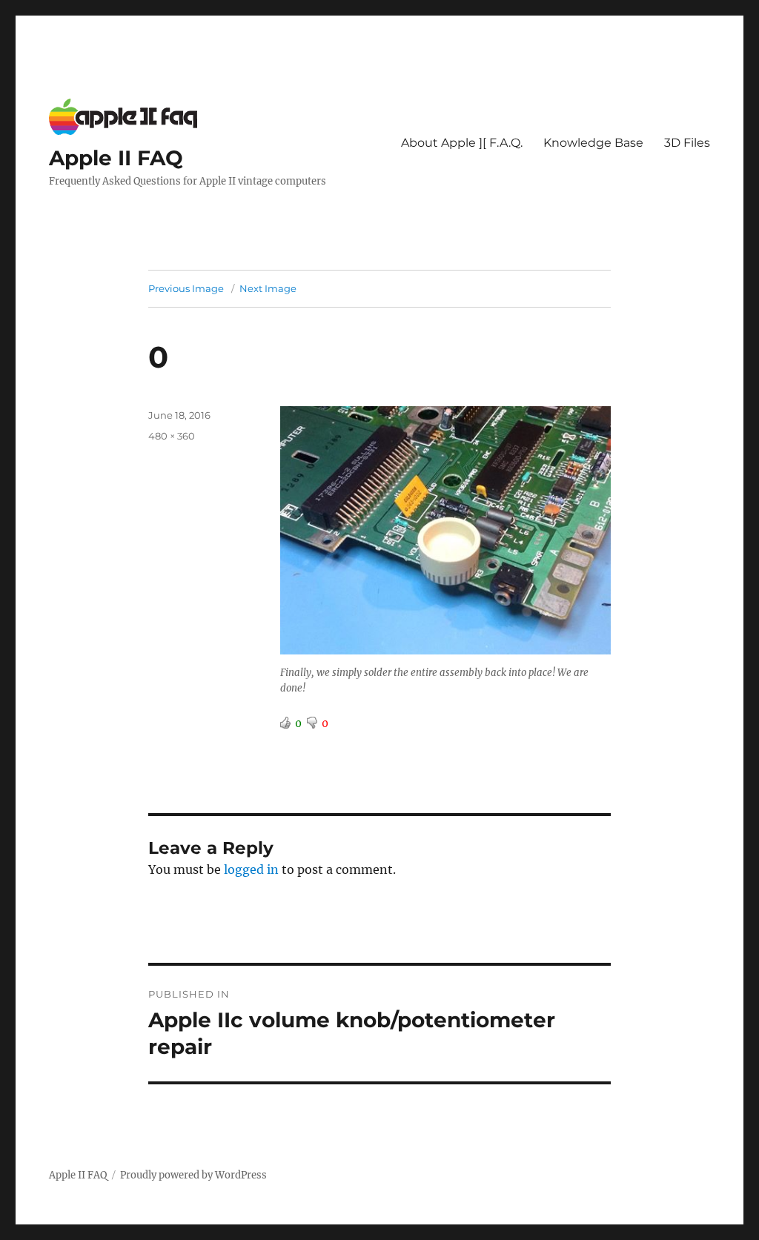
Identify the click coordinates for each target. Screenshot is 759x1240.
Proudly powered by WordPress (193, 1175)
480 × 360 (171, 436)
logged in (251, 869)
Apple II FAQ (116, 157)
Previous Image (186, 288)
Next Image (267, 288)
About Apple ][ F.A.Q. (462, 143)
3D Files (687, 143)
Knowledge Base (593, 143)
